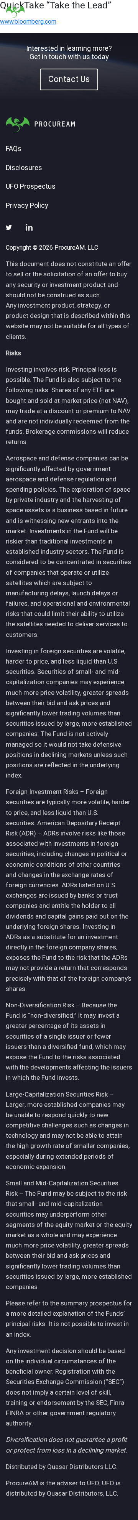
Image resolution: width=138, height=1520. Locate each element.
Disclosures (24, 168)
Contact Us (69, 79)
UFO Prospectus (31, 186)
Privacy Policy (27, 205)
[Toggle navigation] (122, 11)
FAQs (13, 149)
